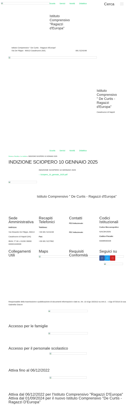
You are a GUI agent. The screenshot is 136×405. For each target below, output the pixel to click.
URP (10, 271)
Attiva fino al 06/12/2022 (29, 370)
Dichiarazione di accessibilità (81, 266)
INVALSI (12, 282)
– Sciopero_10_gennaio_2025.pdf (53, 175)
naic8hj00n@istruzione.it (60, 51)
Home (10, 156)
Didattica (83, 3)
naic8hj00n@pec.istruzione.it (81, 237)
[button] (122, 4)
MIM (10, 261)
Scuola (52, 3)
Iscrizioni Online (15, 266)
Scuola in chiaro (15, 277)
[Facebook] (108, 48)
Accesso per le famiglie (28, 326)
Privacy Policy (75, 261)
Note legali (73, 272)
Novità (72, 3)
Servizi (62, 3)
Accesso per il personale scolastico (38, 348)
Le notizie (23, 156)
